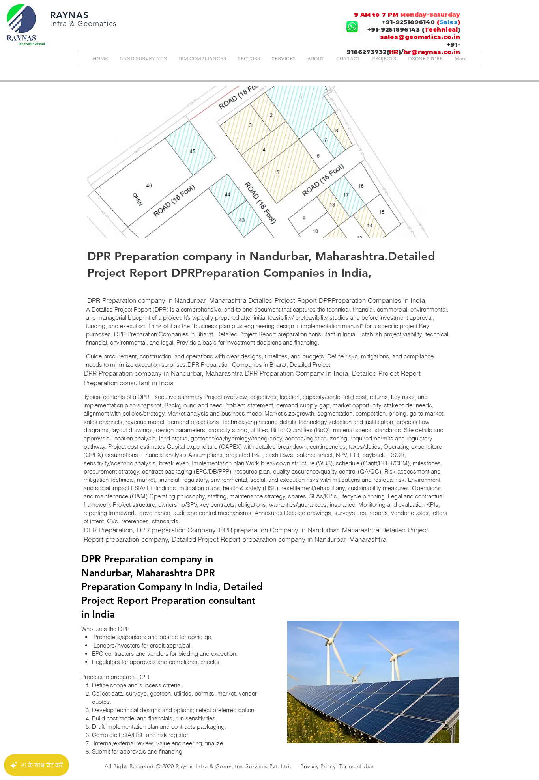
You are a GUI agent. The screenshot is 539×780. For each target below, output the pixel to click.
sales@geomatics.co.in (420, 37)
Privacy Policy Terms (328, 766)
